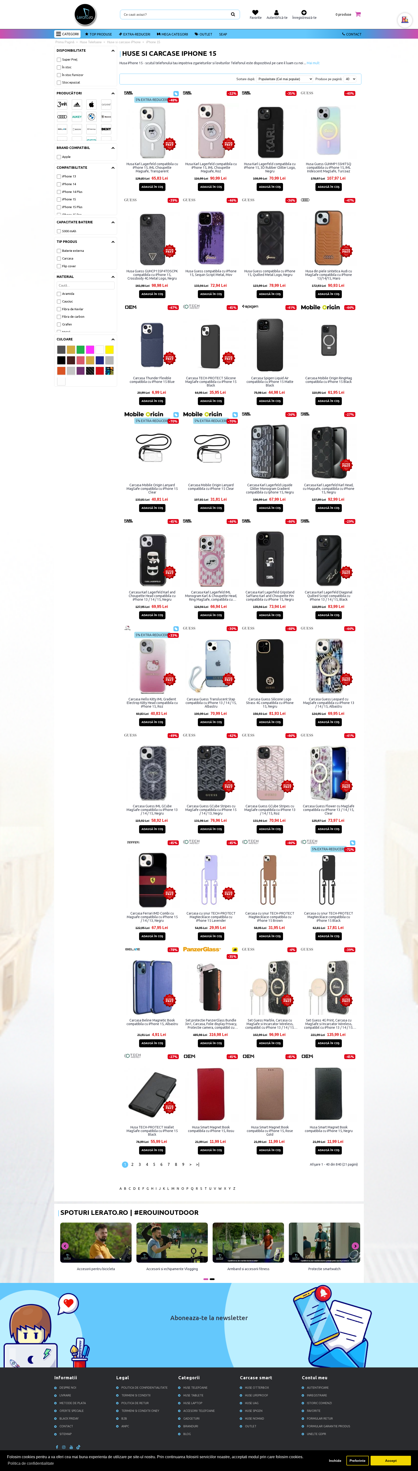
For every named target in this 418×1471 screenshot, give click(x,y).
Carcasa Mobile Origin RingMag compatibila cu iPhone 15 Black (328, 380)
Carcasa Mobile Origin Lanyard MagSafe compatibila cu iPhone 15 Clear (152, 488)
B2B (124, 1418)
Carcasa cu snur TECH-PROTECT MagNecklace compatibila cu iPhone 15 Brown (269, 916)
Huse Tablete (193, 1395)
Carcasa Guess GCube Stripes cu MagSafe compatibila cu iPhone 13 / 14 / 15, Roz (270, 809)
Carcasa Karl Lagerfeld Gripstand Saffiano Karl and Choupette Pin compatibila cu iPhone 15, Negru (270, 595)
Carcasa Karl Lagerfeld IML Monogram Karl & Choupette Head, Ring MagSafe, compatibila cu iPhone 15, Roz (211, 595)
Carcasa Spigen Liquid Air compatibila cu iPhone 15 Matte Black (269, 381)
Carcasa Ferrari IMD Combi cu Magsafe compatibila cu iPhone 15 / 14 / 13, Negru (152, 916)
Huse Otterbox (257, 1387)
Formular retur (320, 1418)
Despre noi (68, 1387)
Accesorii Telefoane (199, 1410)
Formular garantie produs (328, 1426)
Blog (187, 1434)
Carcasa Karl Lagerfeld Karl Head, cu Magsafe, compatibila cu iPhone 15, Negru (328, 488)
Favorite (314, 1410)
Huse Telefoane (195, 1387)
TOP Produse (101, 34)
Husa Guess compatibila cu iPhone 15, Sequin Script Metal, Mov (211, 273)
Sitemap (66, 1434)
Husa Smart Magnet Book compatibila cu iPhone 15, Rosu (211, 1129)
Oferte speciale (72, 1410)
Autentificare (318, 1387)
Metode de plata (73, 1403)
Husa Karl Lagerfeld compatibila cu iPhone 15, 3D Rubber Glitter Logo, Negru (270, 167)
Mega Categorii (175, 34)
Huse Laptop (192, 1403)
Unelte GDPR (316, 1434)
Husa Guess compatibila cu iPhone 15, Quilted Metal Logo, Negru (269, 273)
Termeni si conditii (135, 1395)
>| (197, 1164)
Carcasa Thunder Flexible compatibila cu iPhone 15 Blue (152, 380)
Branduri (190, 1426)
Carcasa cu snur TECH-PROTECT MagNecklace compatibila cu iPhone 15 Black (328, 916)
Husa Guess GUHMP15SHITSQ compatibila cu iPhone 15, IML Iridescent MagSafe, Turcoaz (328, 167)
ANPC (125, 1426)
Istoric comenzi (319, 1403)
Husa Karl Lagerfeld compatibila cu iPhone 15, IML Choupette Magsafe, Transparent (152, 167)
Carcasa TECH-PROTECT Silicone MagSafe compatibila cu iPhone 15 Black (211, 381)
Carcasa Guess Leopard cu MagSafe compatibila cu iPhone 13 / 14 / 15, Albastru (328, 702)
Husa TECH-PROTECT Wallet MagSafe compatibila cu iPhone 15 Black (152, 1130)
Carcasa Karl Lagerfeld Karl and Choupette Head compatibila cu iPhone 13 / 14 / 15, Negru (152, 595)
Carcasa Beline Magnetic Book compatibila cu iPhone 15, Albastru (152, 1022)
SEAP (223, 34)
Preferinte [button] (358, 1461)
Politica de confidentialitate (144, 1387)
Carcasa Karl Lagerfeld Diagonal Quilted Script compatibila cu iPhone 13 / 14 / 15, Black (328, 595)
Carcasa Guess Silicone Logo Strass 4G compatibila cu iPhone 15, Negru (270, 702)
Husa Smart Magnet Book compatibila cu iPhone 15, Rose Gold (270, 1130)
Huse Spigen (253, 1410)
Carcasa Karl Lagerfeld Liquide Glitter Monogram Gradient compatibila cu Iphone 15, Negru (270, 488)
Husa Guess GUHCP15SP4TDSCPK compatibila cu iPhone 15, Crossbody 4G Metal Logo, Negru (152, 274)
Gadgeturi (191, 1418)
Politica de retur (135, 1403)
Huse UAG (252, 1403)
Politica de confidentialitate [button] (31, 1463)
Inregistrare (317, 1395)
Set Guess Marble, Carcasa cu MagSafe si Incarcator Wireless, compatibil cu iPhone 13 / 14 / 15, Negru (270, 1023)
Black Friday (69, 1418)
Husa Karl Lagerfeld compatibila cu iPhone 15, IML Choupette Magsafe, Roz (211, 167)
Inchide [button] (335, 1461)
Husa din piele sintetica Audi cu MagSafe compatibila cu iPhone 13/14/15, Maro (328, 274)
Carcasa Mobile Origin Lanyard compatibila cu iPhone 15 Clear (211, 487)
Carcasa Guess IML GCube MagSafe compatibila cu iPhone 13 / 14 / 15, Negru (152, 809)
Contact (354, 34)
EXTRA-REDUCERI (136, 34)
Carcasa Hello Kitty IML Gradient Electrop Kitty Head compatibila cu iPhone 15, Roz (152, 702)
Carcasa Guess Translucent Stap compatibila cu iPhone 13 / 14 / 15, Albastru (211, 702)
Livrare (65, 1395)
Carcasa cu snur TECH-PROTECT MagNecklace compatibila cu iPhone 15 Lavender (211, 916)
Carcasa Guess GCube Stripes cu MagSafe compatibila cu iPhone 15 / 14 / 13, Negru (211, 809)
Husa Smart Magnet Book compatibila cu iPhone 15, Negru (329, 1129)
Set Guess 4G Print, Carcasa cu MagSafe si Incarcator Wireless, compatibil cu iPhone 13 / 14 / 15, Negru (328, 1023)
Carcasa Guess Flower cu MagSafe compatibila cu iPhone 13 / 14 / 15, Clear (328, 809)
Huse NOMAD (254, 1418)
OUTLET (206, 34)
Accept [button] (391, 1461)
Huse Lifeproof (256, 1395)
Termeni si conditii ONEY (140, 1410)
